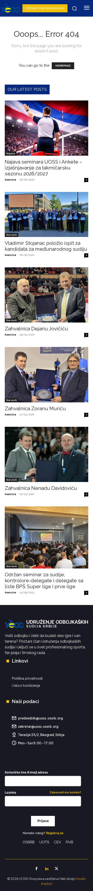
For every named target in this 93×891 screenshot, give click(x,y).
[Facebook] (36, 869)
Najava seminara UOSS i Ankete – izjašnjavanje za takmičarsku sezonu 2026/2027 (43, 168)
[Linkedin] (46, 869)
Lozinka (43, 792)
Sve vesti (11, 234)
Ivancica (10, 179)
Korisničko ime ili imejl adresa (26, 772)
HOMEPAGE (63, 65)
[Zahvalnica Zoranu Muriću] (46, 374)
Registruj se (54, 833)
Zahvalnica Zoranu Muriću (35, 408)
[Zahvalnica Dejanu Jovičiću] (46, 295)
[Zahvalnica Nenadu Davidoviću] (46, 454)
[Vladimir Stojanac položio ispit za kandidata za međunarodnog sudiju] (46, 214)
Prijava (43, 821)
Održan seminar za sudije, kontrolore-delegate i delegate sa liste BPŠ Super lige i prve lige (44, 580)
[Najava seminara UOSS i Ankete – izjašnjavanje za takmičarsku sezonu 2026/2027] (46, 128)
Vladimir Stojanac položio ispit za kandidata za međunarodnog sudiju (46, 246)
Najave (10, 153)
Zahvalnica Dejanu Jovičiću (36, 329)
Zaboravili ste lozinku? (65, 792)
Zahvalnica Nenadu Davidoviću (41, 488)
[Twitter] (56, 869)
